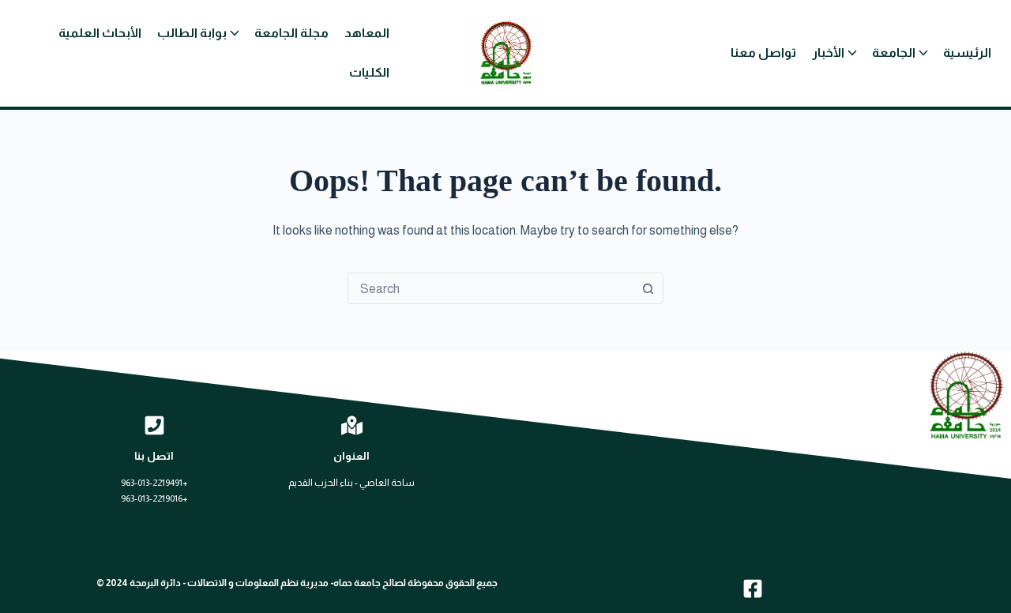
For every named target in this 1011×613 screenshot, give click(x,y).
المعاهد (366, 32)
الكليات (369, 72)
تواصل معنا (763, 52)
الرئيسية (967, 52)
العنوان (351, 455)
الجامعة (893, 52)
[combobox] (490, 288)
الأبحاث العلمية (99, 32)
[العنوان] (352, 425)
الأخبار (828, 52)
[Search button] (648, 288)
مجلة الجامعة (291, 32)
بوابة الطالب (192, 32)
